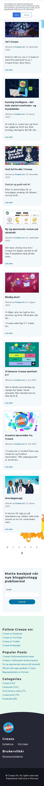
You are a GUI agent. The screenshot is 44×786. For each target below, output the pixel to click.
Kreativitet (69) (9, 698)
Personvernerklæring (12, 756)
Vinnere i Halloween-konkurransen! (20, 660)
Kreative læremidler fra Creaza (18, 437)
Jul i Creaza (11, 41)
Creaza (18, 47)
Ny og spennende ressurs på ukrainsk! (21, 231)
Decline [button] (26, 15)
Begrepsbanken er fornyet (15, 672)
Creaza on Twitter (11, 641)
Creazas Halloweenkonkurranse (18, 656)
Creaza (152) (8, 683)
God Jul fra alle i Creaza (18, 169)
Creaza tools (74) (10, 694)
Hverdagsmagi (13, 498)
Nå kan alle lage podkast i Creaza (19, 668)
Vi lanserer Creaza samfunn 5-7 (21, 373)
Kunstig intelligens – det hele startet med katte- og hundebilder (20, 105)
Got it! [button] (17, 15)
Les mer (9, 70)
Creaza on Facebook (12, 633)
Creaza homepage (11, 645)
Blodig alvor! (12, 297)
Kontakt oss (7, 744)
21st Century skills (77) (14, 691)
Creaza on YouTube (12, 637)
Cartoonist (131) (10, 687)
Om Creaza (23, 744)
